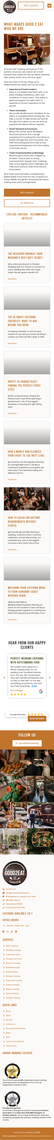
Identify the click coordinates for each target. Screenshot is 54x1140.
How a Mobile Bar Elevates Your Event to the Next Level (26, 453)
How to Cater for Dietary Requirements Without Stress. (24, 521)
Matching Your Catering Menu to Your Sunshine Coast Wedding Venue (26, 591)
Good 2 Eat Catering (23, 1132)
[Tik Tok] (12, 932)
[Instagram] (8, 932)
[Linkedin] (16, 932)
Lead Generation (44, 1136)
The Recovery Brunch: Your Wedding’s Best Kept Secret (25, 256)
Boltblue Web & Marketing (26, 1136)
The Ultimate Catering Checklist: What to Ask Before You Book (22, 321)
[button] (49, 6)
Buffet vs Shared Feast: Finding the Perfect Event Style (24, 385)
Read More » (12, 279)
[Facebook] (3, 932)
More (34, 686)
